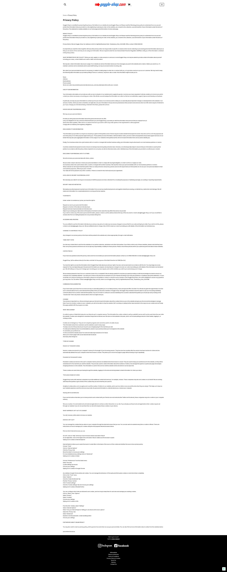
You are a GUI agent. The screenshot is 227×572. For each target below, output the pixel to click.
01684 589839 (116, 539)
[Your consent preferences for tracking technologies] (224, 569)
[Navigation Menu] (162, 4)
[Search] (65, 4)
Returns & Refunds (113, 554)
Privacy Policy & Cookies (113, 558)
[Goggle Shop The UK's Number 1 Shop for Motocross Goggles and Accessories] (110, 4)
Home (65, 15)
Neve (64, 570)
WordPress (77, 570)
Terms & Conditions (113, 556)
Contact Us (113, 564)
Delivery (113, 562)
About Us (113, 560)
